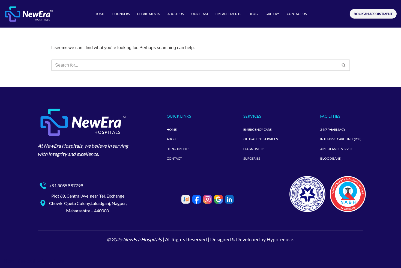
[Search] (344, 65)
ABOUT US (175, 14)
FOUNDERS (121, 14)
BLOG (253, 14)
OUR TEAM (199, 14)
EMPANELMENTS (228, 14)
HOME (100, 14)
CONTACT (174, 158)
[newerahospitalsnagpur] (28, 14)
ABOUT (172, 139)
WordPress (53, 261)
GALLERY (272, 14)
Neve (9, 261)
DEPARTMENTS (148, 14)
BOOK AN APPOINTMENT (373, 14)
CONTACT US (297, 14)
